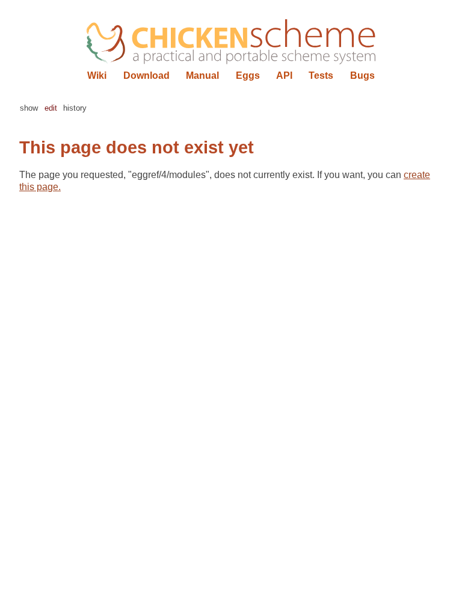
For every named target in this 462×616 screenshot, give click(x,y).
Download (146, 75)
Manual (202, 75)
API (284, 75)
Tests (321, 75)
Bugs (362, 75)
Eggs (248, 75)
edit (51, 107)
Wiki (96, 75)
